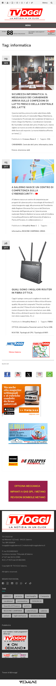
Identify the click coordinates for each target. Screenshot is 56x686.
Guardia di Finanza (12, 606)
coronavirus (22, 601)
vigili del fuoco (20, 616)
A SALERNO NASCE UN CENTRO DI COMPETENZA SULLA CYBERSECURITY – (33, 190)
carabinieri (8, 601)
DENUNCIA (37, 601)
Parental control (36, 327)
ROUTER (15, 332)
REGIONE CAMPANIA (30, 231)
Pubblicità (6, 625)
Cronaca (25, 139)
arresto (18, 596)
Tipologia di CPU (26, 332)
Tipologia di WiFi (41, 332)
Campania (44, 596)
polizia (27, 606)
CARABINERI (17, 144)
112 (48, 139)
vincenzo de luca (37, 616)
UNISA (42, 231)
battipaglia (31, 596)
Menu (45, 2)
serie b (6, 616)
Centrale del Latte (30, 144)
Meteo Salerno (15, 352)
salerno (44, 611)
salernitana (31, 611)
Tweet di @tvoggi (9, 672)
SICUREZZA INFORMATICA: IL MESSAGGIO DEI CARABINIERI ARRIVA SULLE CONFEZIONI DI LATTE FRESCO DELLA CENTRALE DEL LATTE (32, 101)
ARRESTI (7, 596)
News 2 (33, 139)
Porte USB (48, 327)
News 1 (34, 226)
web (28, 150)
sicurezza (22, 150)
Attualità (26, 226)
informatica (43, 144)
